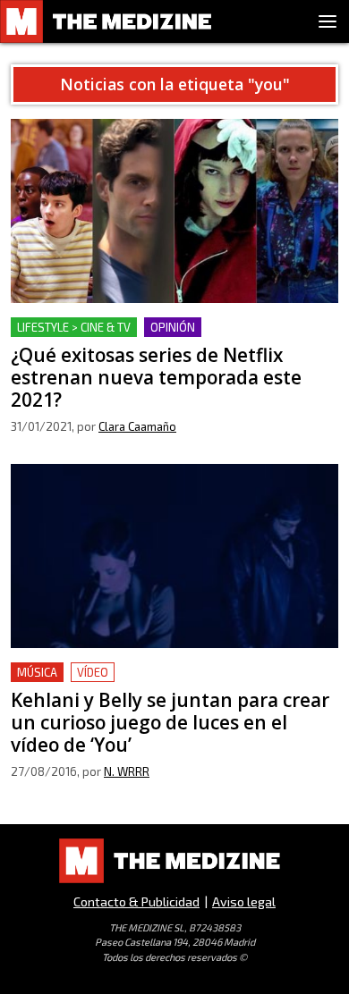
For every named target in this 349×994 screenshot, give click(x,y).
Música (37, 672)
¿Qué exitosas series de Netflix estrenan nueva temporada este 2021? (162, 338)
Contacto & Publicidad (136, 901)
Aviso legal (244, 901)
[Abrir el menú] (327, 21)
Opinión (172, 327)
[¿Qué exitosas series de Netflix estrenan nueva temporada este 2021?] (174, 211)
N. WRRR (126, 771)
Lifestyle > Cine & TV (74, 327)
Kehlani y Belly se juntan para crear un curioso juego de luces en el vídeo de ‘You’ (160, 683)
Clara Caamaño (137, 426)
